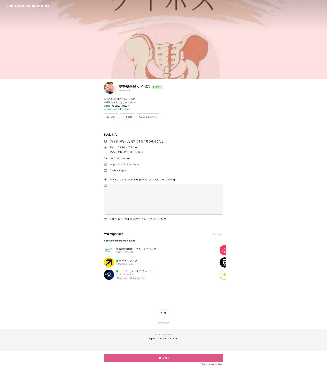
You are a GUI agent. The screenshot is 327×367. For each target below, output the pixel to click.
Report (152, 338)
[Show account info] (157, 87)
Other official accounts (167, 338)
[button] (127, 116)
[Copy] (165, 219)
